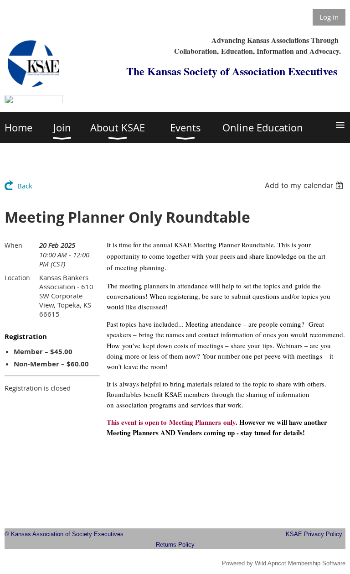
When (13, 245)
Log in (329, 16)
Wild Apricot (270, 563)
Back (24, 185)
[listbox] (305, 185)
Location (17, 277)
